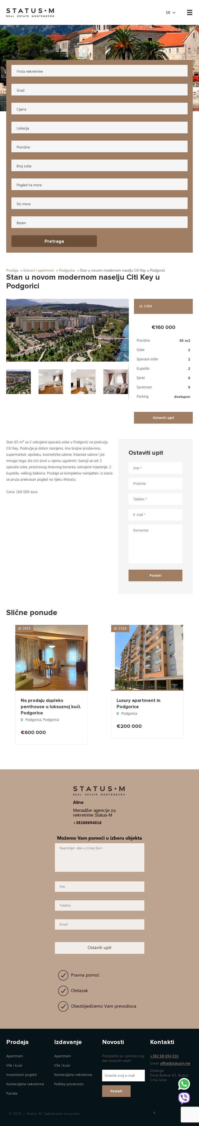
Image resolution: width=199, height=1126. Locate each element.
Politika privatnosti (68, 1084)
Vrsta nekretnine (30, 71)
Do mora (24, 204)
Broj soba (24, 166)
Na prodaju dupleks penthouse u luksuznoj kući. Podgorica (51, 706)
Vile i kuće (14, 1065)
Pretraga (54, 241)
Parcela (11, 1093)
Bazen (21, 223)
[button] (67, 330)
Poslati (116, 1091)
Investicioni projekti (21, 1075)
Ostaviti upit (163, 418)
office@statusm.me (175, 1063)
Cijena (21, 109)
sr (168, 12)
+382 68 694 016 (164, 1056)
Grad (20, 90)
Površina (23, 147)
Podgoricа (33, 719)
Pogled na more (29, 185)
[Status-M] (30, 12)
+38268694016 (87, 822)
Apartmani (14, 1056)
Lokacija (23, 128)
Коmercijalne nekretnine (25, 1084)
